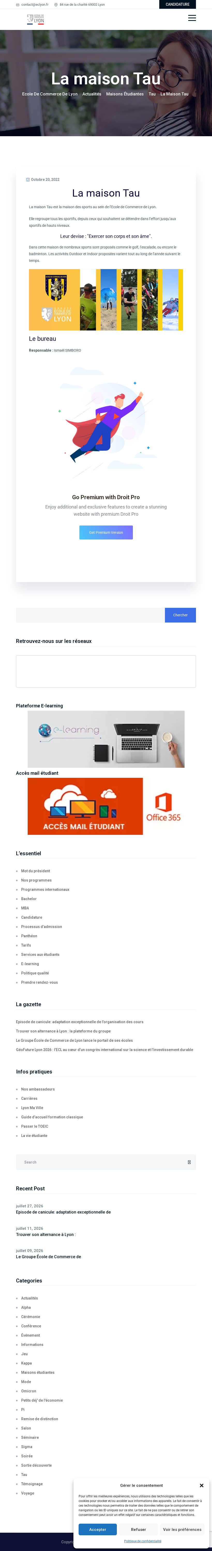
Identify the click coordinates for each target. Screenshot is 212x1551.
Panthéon (29, 936)
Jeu (24, 1354)
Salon (26, 1428)
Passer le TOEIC (34, 1126)
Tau (24, 1475)
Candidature (31, 917)
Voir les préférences (182, 1529)
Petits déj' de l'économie (42, 1400)
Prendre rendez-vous (39, 982)
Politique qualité (35, 973)
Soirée (27, 1456)
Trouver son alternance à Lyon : (46, 1234)
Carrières (29, 1098)
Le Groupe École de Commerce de (48, 1256)
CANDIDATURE (178, 4)
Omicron (28, 1391)
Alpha (26, 1307)
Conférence (31, 1326)
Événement (30, 1335)
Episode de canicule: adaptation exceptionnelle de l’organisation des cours (79, 1022)
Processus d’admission (41, 927)
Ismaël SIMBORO (67, 350)
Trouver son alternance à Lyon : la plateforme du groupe (63, 1031)
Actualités (29, 1298)
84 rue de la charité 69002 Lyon (82, 4)
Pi (23, 1410)
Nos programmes (36, 880)
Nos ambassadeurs (38, 1089)
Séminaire (30, 1437)
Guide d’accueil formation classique (52, 1117)
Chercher (180, 615)
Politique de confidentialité (142, 1541)
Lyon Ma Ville (32, 1108)
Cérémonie (30, 1317)
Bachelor (29, 899)
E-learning (30, 964)
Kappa (26, 1363)
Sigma (26, 1447)
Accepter (97, 1529)
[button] (201, 1485)
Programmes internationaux (45, 889)
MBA (25, 908)
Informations (32, 1345)
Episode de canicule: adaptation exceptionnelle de (63, 1212)
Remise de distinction (39, 1419)
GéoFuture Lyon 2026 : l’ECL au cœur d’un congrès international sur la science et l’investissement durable (104, 1050)
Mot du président (35, 871)
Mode (26, 1382)
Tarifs (26, 945)
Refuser (138, 1529)
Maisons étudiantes (38, 1372)
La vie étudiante (34, 1136)
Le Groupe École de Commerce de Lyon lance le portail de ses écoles (74, 1040)
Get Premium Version (106, 532)
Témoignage (32, 1484)
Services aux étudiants (40, 954)
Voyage (27, 1493)
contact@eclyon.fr (34, 4)
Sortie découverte (36, 1465)
